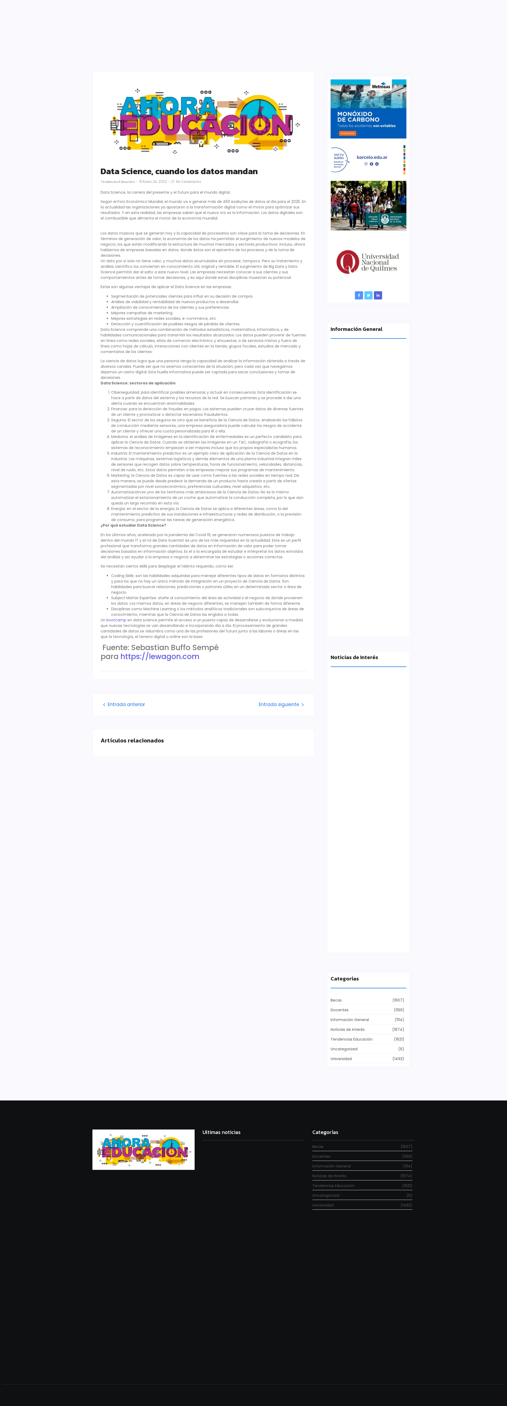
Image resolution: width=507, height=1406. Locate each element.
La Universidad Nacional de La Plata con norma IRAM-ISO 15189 (365, 622)
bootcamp (116, 620)
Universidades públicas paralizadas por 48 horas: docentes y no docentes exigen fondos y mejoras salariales (250, 1210)
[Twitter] (368, 295)
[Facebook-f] (359, 295)
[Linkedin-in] (378, 295)
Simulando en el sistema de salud (235, 1284)
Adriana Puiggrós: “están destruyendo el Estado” (366, 429)
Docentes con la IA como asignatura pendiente (248, 1364)
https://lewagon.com (159, 656)
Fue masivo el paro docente (357, 940)
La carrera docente (349, 757)
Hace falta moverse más (354, 849)
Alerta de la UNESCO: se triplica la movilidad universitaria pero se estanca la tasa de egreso (368, 526)
